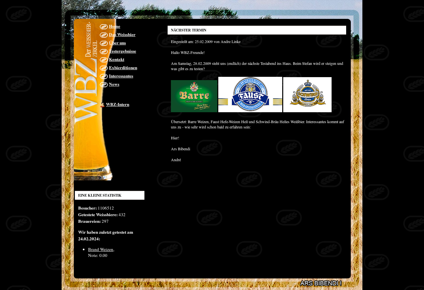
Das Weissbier (122, 34)
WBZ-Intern (117, 104)
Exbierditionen (123, 67)
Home (114, 26)
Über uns (117, 42)
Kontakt (116, 59)
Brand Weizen (100, 249)
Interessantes (121, 75)
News (114, 84)
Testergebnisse (122, 51)
